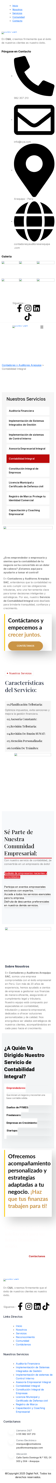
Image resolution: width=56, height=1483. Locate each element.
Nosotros (17, 9)
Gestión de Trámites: (22, 748)
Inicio (15, 5)
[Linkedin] (36, 308)
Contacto (17, 20)
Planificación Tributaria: (24, 704)
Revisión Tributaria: (22, 726)
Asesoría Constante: (22, 719)
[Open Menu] (42, 327)
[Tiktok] (28, 317)
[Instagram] (28, 308)
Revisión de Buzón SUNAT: (26, 733)
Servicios (17, 13)
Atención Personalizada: (24, 741)
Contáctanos (25, 646)
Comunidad (18, 17)
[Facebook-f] (19, 308)
